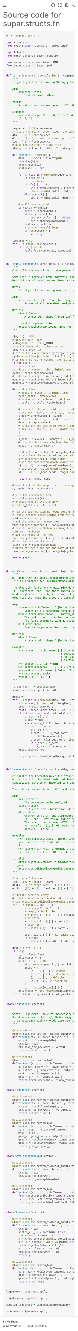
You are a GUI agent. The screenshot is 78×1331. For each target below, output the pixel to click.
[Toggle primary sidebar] (5, 5)
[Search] (73, 5)
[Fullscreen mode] (60, 5)
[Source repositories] (53, 5)
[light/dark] (66, 5)
